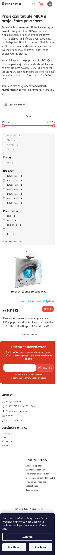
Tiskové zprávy (33, 490)
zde (4, 529)
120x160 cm (14, 176)
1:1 (10, 234)
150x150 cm (14, 189)
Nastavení (27, 537)
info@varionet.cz (14, 401)
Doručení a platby (34, 465)
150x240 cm (14, 198)
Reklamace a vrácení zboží (38, 473)
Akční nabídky (36, 509)
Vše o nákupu (8, 441)
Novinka (12, 144)
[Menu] (50, 4)
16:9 (11, 216)
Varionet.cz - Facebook (17, 411)
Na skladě (13, 135)
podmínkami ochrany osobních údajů (28, 378)
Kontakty (6, 433)
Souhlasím (40, 547)
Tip (10, 149)
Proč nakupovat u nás (36, 482)
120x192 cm (14, 180)
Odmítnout (14, 547)
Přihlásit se (45, 367)
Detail (47, 309)
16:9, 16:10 (14, 225)
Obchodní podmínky (35, 469)
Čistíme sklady (21, 509)
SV (10, 163)
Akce (11, 140)
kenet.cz (10, 415)
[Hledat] (33, 4)
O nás (4, 437)
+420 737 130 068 (14, 420)
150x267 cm (14, 203)
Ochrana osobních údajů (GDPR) (40, 478)
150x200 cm (14, 194)
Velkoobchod (32, 486)
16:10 (11, 220)
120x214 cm (14, 185)
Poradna (6, 445)
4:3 (10, 229)
